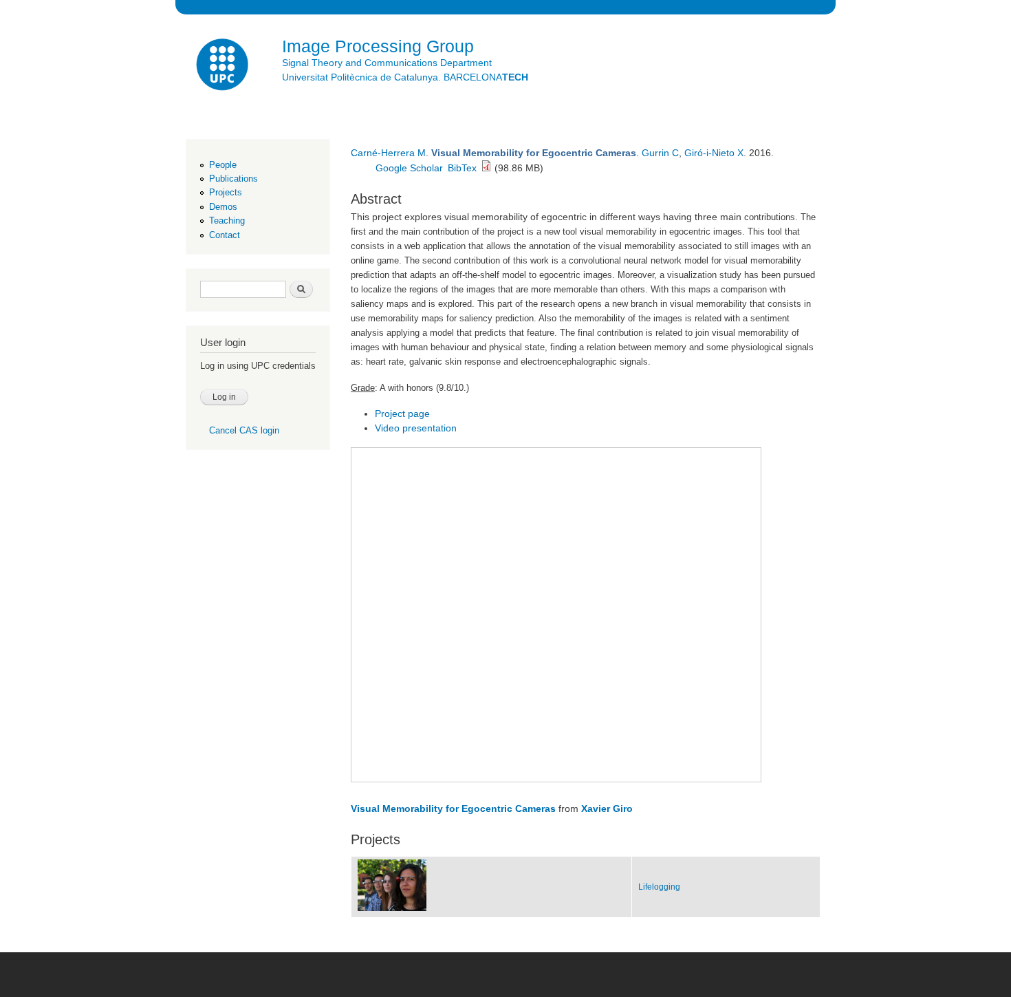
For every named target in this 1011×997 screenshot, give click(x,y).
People (223, 165)
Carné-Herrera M (388, 152)
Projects (225, 192)
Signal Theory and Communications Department (387, 62)
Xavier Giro (607, 808)
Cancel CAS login (244, 430)
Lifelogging (659, 887)
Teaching (227, 220)
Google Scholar (409, 167)
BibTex (462, 167)
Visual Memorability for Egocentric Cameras (453, 808)
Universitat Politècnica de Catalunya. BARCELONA (405, 77)
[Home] (223, 66)
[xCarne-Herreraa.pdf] (486, 167)
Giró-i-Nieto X (713, 152)
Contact (224, 235)
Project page (402, 413)
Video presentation (416, 427)
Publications (233, 178)
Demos (223, 207)
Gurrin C (660, 152)
